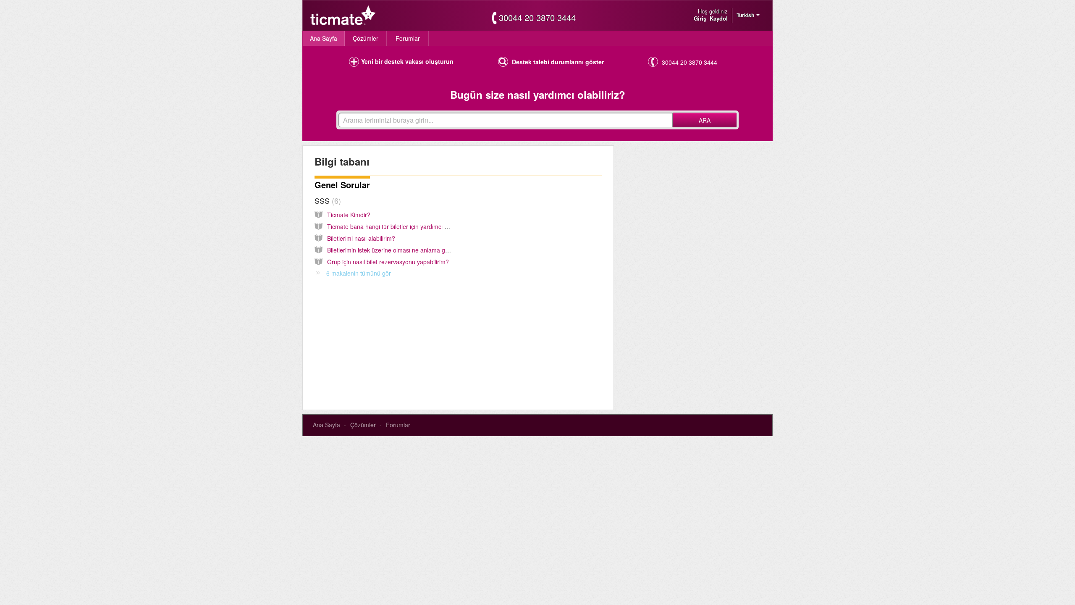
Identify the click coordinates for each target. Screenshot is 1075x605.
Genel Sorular (342, 185)
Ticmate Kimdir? (348, 214)
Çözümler (365, 38)
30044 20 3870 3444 (537, 17)
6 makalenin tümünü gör (358, 273)
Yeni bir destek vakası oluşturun (407, 61)
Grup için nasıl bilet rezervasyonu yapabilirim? (388, 262)
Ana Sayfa (323, 38)
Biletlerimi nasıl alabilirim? (361, 238)
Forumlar (408, 38)
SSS (326, 200)
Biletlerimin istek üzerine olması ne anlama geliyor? (395, 250)
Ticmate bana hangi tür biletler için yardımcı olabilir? (396, 226)
